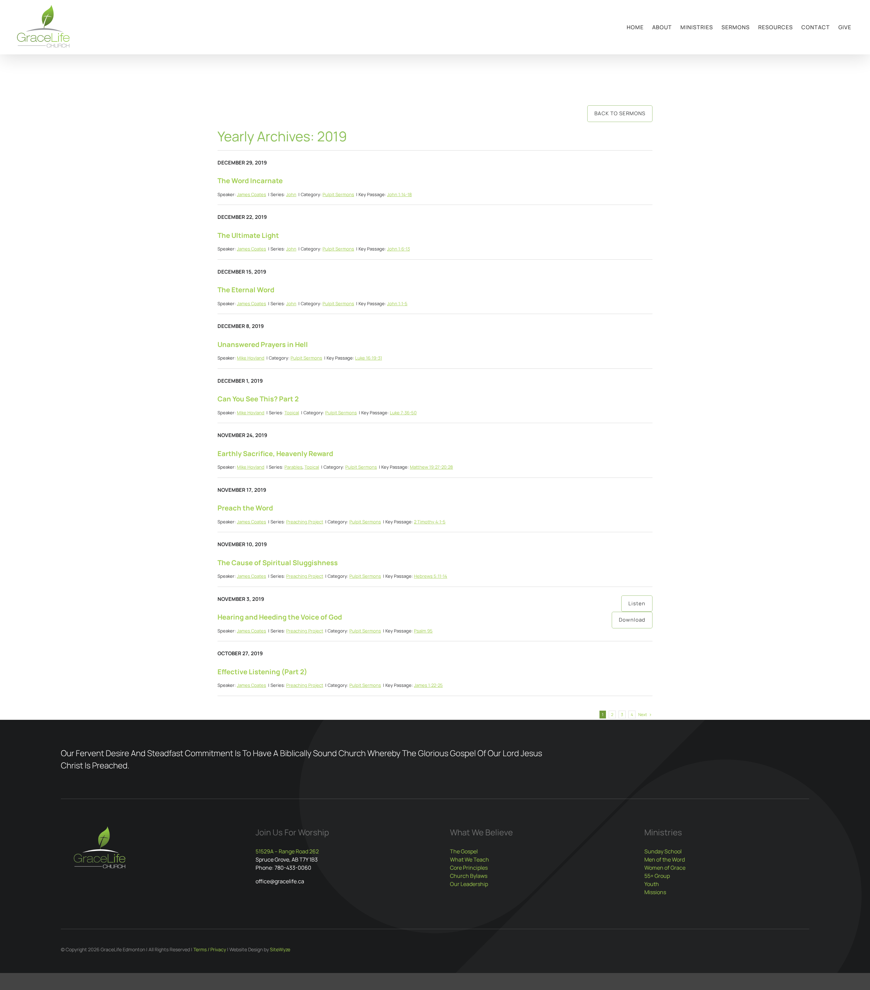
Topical (291, 413)
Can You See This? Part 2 (258, 398)
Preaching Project (304, 522)
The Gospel (464, 851)
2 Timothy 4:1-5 (430, 522)
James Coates (251, 194)
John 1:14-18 (399, 194)
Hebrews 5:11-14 (430, 576)
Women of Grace (664, 867)
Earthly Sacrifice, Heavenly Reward (275, 453)
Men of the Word (664, 859)
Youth (651, 884)
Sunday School (663, 851)
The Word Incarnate (250, 180)
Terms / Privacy (209, 949)
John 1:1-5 (397, 303)
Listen (636, 603)
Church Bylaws (468, 876)
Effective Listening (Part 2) (262, 671)
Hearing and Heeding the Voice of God (280, 617)
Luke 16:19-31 (368, 358)
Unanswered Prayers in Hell (263, 344)
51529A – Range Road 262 (287, 851)
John (291, 194)
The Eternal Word (246, 289)
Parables (293, 467)
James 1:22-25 (428, 685)
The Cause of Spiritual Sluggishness (278, 562)
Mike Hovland (250, 358)
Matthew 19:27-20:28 (431, 467)
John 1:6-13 (398, 249)
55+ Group (657, 876)
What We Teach (469, 859)
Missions (655, 892)
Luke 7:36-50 (403, 413)
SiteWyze (280, 949)
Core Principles (469, 867)
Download (632, 619)
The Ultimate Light (248, 235)
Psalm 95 (423, 631)
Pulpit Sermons (338, 194)
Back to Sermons (619, 113)
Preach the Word (245, 508)
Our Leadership (469, 884)
